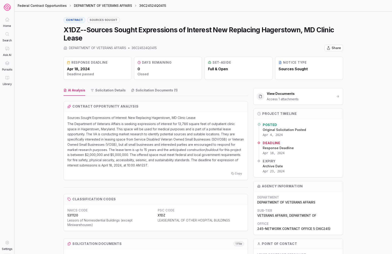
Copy (238, 173)
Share (336, 48)
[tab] (74, 90)
